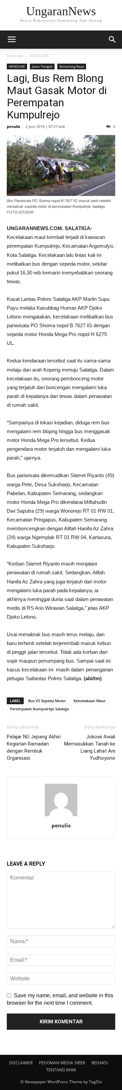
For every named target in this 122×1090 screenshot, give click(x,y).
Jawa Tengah (42, 66)
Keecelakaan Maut (89, 700)
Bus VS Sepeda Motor (47, 700)
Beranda (15, 56)
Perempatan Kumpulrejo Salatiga (39, 708)
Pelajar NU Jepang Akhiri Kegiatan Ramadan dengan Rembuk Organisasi (34, 747)
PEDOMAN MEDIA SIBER (62, 1063)
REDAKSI (100, 1063)
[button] (112, 39)
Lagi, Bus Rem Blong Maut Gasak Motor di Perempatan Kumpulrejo (57, 96)
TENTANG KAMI (61, 1070)
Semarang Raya (71, 66)
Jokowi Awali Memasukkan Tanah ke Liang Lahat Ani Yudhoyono (89, 747)
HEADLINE (39, 56)
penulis (13, 126)
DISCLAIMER (21, 1063)
